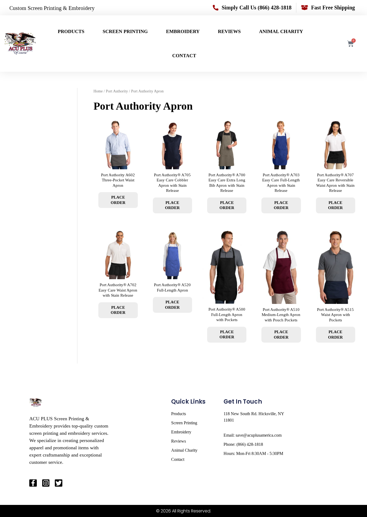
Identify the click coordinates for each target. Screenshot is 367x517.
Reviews (229, 31)
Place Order (118, 200)
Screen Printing (125, 31)
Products (71, 31)
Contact (184, 55)
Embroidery (183, 31)
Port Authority (117, 91)
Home (98, 91)
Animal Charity (281, 31)
